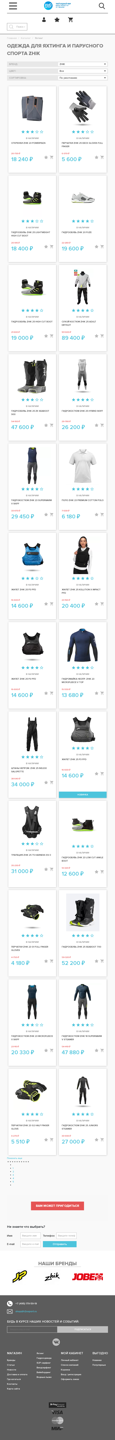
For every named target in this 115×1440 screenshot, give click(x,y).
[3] (32, 132)
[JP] (20, 1277)
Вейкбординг (44, 1372)
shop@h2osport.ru (26, 1311)
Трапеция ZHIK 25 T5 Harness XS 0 (31, 855)
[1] (23, 132)
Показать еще (14, 1158)
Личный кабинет (70, 1360)
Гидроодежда (44, 1358)
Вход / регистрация (71, 1374)
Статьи (11, 1365)
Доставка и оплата (17, 1374)
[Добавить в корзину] (51, 336)
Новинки (97, 1360)
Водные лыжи (44, 1377)
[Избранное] (57, 19)
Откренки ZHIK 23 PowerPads (28, 143)
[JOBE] (90, 1277)
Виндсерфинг (44, 1367)
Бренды (11, 1360)
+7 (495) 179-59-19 (26, 1303)
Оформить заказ (70, 1379)
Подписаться (82, 1329)
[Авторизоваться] (44, 19)
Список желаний (69, 1365)
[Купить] (51, 157)
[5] (41, 132)
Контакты (12, 1384)
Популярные (99, 1365)
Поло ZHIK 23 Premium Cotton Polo (83, 500)
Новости (11, 1369)
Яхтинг (40, 1353)
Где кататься (14, 1379)
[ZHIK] (52, 1277)
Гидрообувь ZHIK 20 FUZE (77, 232)
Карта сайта (13, 1388)
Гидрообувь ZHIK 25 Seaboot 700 (81, 946)
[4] (37, 132)
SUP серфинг (44, 1362)
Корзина (65, 1369)
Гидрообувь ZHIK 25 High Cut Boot (32, 321)
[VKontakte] (56, 1342)
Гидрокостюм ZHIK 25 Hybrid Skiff (82, 411)
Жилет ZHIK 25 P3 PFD (23, 589)
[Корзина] (70, 19)
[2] (27, 132)
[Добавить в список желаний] (46, 157)
